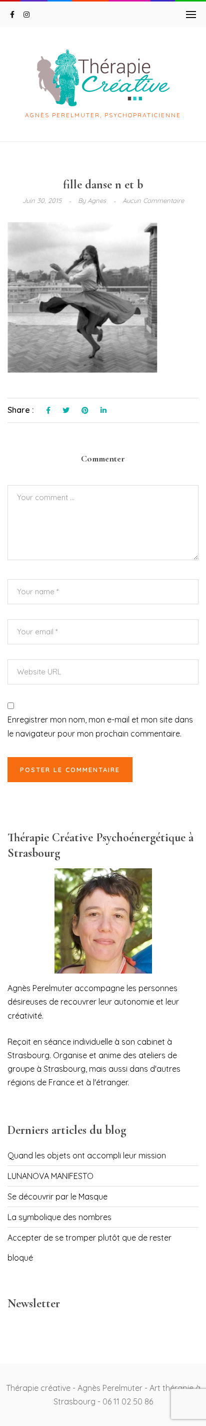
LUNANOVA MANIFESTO (51, 1176)
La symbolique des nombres (60, 1217)
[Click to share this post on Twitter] (66, 411)
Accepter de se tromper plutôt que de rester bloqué (90, 1248)
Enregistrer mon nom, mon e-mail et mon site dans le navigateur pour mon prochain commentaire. (100, 726)
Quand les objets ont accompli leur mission (87, 1155)
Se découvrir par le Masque (58, 1197)
